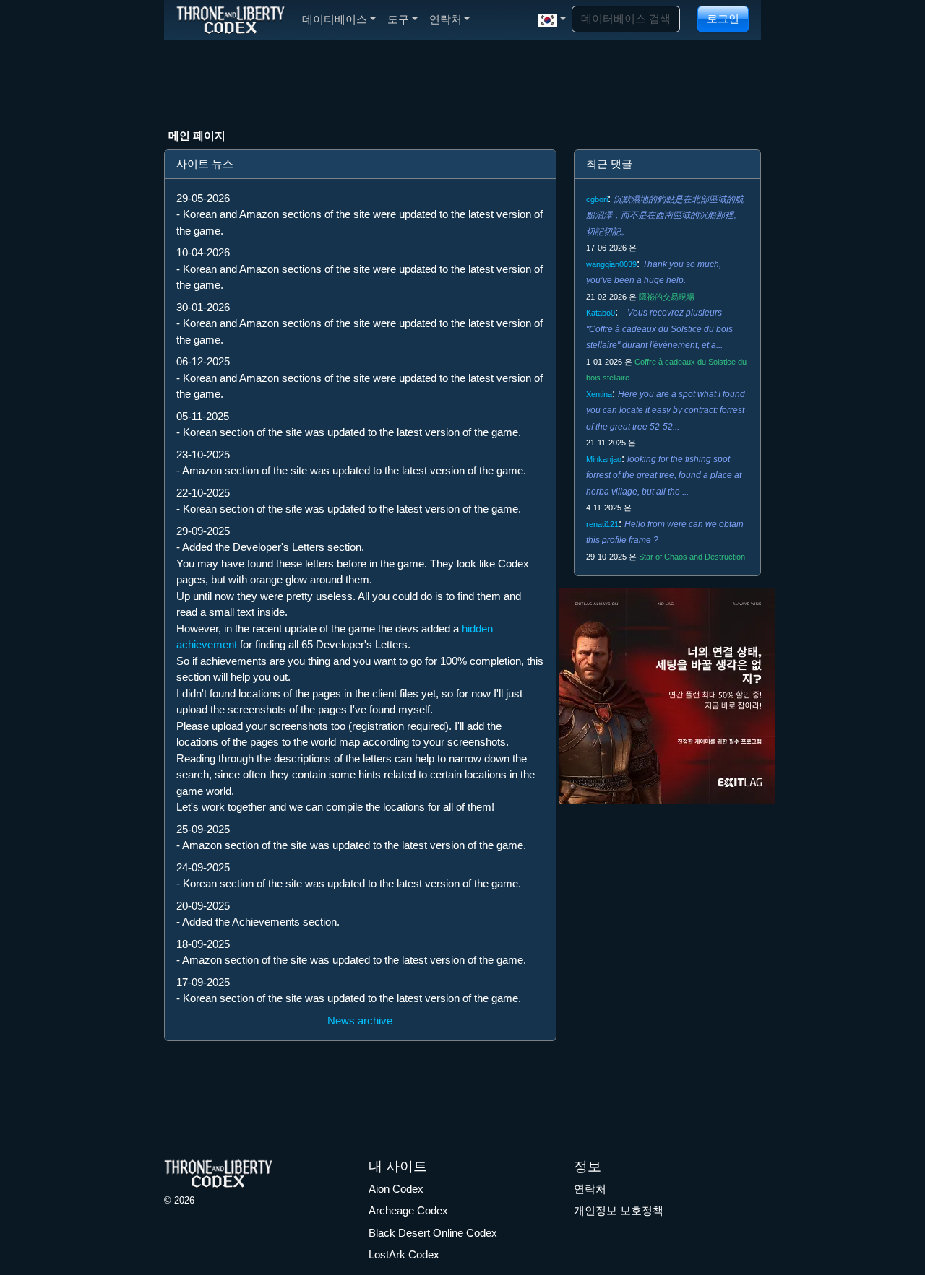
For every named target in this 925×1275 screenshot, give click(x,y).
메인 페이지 (196, 135)
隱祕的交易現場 (666, 296)
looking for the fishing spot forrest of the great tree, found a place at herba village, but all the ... (663, 475)
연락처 (590, 1189)
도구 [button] (398, 19)
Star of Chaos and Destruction (692, 556)
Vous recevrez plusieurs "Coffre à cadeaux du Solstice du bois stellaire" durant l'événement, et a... (659, 329)
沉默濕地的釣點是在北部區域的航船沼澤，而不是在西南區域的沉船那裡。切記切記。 (665, 215)
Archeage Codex (408, 1210)
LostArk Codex (404, 1254)
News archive (359, 1020)
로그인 (723, 18)
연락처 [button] (445, 19)
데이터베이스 (334, 19)
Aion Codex (396, 1189)
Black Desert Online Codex (433, 1233)
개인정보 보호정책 (618, 1210)
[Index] (230, 19)
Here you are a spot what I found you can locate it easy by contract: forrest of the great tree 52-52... (665, 410)
